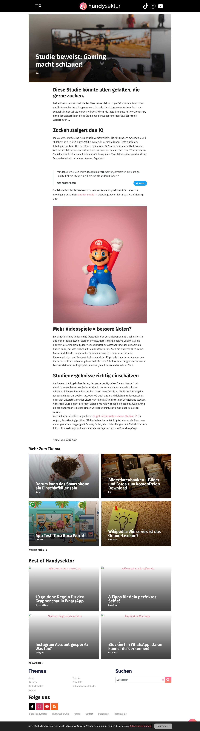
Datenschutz (120, 714)
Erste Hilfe (78, 682)
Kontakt (89, 714)
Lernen (32, 690)
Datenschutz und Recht (84, 686)
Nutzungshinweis (60, 714)
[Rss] (54, 706)
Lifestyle (33, 682)
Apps (31, 678)
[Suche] (168, 680)
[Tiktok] (32, 706)
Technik (76, 678)
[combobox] (140, 680)
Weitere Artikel (37, 549)
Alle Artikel (35, 662)
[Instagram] (39, 706)
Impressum (103, 714)
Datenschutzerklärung (140, 726)
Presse (77, 714)
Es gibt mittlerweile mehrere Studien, (113, 416)
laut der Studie (85, 194)
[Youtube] (47, 706)
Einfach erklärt (36, 686)
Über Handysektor (38, 714)
